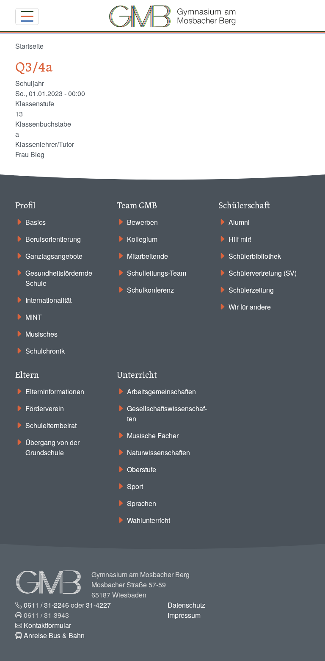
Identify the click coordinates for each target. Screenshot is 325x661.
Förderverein (44, 408)
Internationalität (48, 300)
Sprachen (141, 503)
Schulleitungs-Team (156, 273)
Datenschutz (186, 605)
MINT (33, 317)
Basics (35, 222)
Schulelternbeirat (51, 425)
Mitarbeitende (147, 256)
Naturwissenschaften (158, 452)
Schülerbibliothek (255, 256)
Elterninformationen (54, 391)
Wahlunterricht (148, 520)
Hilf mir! (240, 239)
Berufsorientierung (53, 239)
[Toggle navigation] (27, 16)
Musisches (41, 334)
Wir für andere (250, 307)
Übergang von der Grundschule (52, 447)
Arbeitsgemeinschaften (161, 391)
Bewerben (142, 222)
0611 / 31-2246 (46, 605)
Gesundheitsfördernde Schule (58, 278)
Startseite (29, 46)
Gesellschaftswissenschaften (167, 413)
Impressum (184, 615)
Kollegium (142, 239)
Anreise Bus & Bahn (54, 635)
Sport (135, 486)
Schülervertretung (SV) (263, 273)
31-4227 (98, 605)
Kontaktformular (47, 625)
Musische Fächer (153, 435)
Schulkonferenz (150, 290)
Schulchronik (45, 351)
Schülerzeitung (251, 290)
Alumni (239, 222)
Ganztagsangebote (54, 256)
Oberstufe (141, 469)
